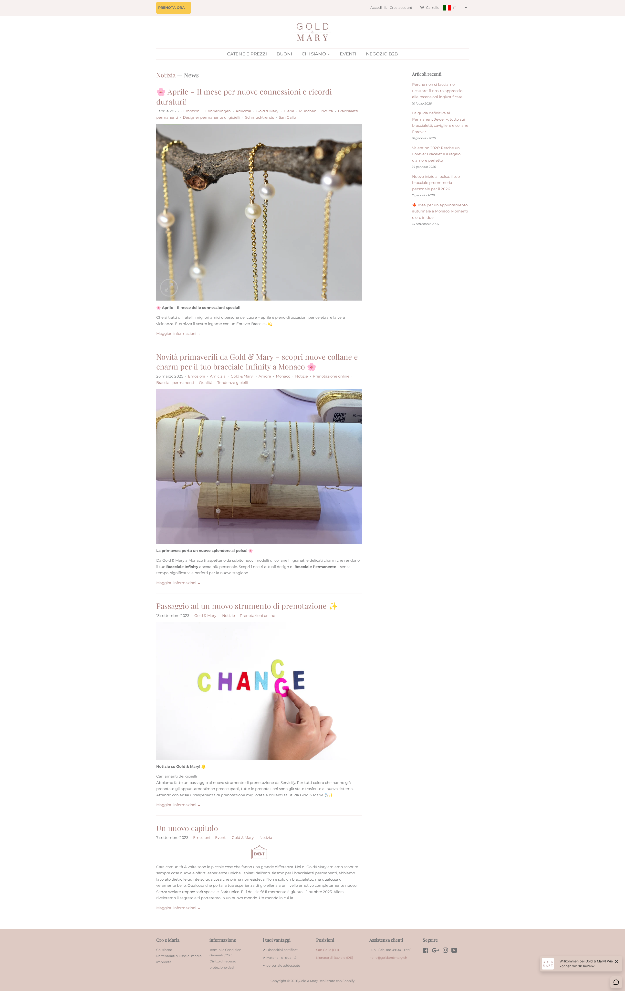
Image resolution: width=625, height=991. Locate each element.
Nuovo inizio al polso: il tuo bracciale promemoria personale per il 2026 (436, 182)
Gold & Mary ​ (267, 111)
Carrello (432, 7)
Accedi (376, 7)
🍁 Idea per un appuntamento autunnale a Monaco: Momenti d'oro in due (440, 211)
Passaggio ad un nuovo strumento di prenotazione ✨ (247, 606)
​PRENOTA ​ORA (171, 7)
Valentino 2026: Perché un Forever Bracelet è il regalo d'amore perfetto (436, 154)
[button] (454, 8)
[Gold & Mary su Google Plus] (435, 951)
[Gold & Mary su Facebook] (425, 951)
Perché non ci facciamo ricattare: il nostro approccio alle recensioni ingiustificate (437, 90)
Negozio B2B (382, 54)
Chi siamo (314, 54)
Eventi (348, 54)
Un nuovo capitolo (187, 828)
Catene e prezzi (247, 54)
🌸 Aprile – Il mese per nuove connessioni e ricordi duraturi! (244, 96)
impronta (163, 962)
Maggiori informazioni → (178, 333)
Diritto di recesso (222, 961)
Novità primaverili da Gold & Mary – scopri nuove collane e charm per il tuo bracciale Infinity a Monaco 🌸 (257, 361)
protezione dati (221, 967)
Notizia (166, 75)
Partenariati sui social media (179, 956)
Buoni (284, 54)
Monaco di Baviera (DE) (334, 957)
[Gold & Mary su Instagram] (445, 951)
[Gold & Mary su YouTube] (454, 951)
